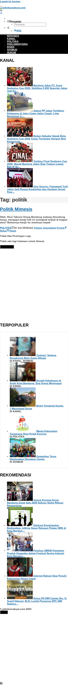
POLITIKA (6, 227)
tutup (3, 612)
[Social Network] (8, 27)
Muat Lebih (7, 246)
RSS (18, 30)
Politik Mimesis (16, 209)
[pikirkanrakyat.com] (12, 7)
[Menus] (1, 10)
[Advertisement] (34, 285)
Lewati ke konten (10, 1)
